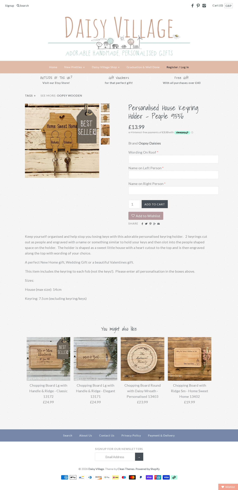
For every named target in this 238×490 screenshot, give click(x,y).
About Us (85, 435)
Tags (30, 95)
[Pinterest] (198, 5)
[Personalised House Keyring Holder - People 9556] (62, 106)
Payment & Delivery (161, 435)
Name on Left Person (145, 168)
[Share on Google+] (154, 223)
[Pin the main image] (150, 223)
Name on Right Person (145, 183)
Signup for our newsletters (119, 448)
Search (67, 435)
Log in (185, 67)
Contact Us (106, 435)
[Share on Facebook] (142, 223)
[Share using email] (158, 223)
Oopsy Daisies (150, 143)
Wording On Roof (142, 152)
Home (53, 67)
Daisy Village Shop (106, 67)
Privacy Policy (131, 435)
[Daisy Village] (119, 18)
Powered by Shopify (148, 468)
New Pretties (74, 67)
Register (172, 67)
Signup (9, 5)
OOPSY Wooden (69, 95)
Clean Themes (126, 468)
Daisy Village (96, 468)
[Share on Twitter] (146, 223)
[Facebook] (192, 5)
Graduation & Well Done (143, 67)
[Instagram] (204, 5)
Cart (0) (218, 5)
